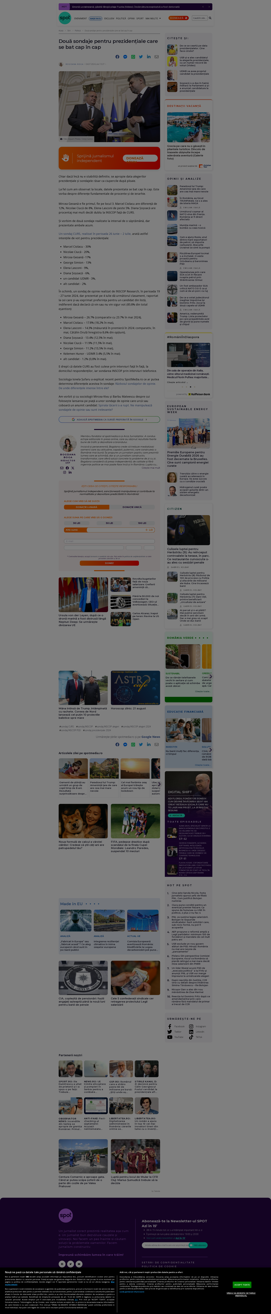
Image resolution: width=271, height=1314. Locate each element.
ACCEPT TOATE (242, 1284)
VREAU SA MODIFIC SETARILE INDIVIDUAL (241, 1294)
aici (76, 1299)
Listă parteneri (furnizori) (132, 1292)
